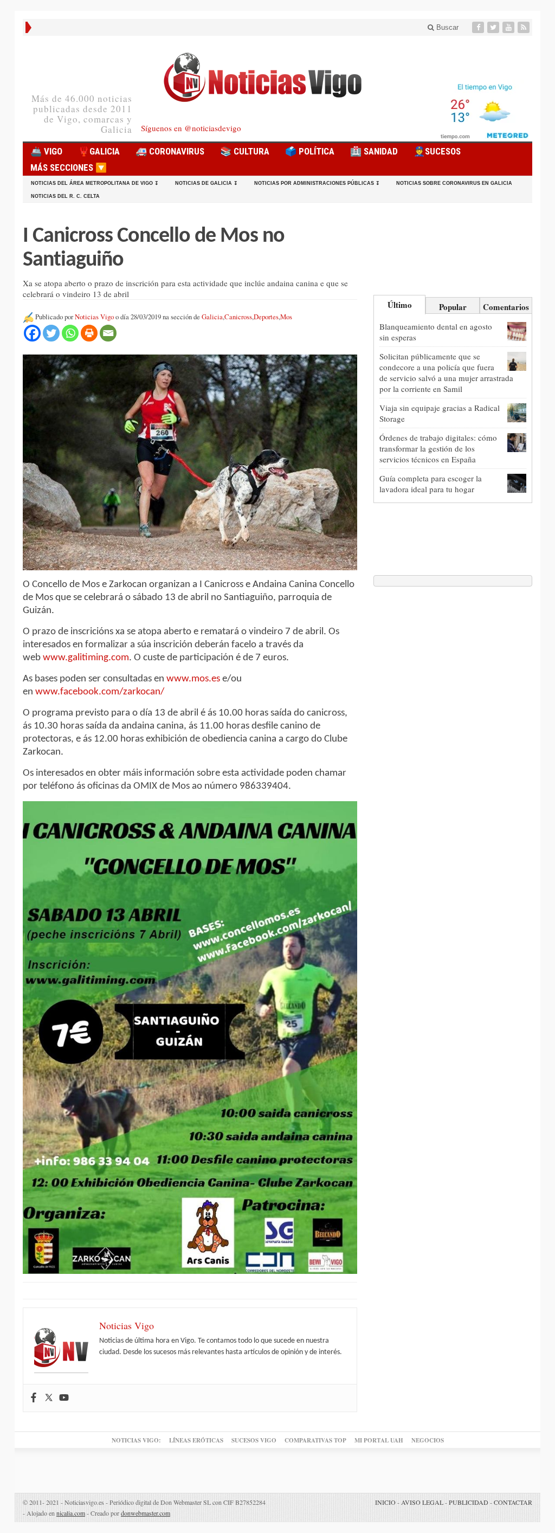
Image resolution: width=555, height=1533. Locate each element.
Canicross (238, 316)
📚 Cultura (244, 151)
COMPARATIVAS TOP (315, 1440)
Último (400, 305)
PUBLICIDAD (468, 1502)
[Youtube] (509, 27)
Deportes (266, 316)
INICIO (385, 1502)
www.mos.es (193, 679)
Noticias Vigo (94, 316)
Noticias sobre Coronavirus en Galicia (454, 183)
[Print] (89, 333)
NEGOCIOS (427, 1440)
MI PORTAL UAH (378, 1440)
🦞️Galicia (99, 151)
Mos (286, 316)
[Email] (108, 333)
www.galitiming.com (86, 658)
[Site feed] (524, 27)
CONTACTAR (513, 1502)
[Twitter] (494, 27)
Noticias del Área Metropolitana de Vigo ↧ (95, 183)
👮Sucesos (437, 151)
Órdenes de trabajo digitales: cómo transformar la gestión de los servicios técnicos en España (438, 448)
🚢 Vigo (46, 151)
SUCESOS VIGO (253, 1440)
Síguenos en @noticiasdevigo (191, 128)
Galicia (212, 316)
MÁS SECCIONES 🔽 (68, 167)
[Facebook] (479, 27)
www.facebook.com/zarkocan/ (99, 692)
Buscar (446, 27)
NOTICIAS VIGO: (136, 1440)
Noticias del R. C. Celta (65, 196)
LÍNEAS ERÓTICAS (196, 1440)
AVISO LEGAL (422, 1502)
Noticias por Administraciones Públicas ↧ (317, 183)
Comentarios (506, 307)
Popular (453, 307)
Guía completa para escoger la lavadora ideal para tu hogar (430, 483)
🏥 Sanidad (374, 151)
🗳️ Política (309, 151)
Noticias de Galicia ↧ (206, 183)
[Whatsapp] (70, 333)
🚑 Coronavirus (169, 151)
